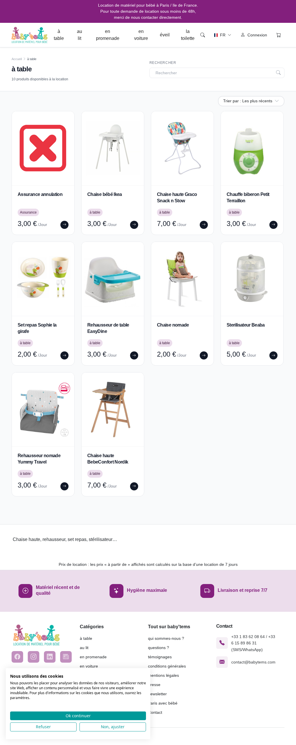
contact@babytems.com (253, 662)
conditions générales (167, 666)
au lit (79, 35)
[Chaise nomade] (182, 279)
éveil (165, 34)
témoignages (160, 657)
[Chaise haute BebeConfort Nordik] (113, 409)
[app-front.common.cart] (278, 35)
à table (59, 35)
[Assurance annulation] (43, 148)
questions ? (158, 647)
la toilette (188, 35)
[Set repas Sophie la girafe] (43, 279)
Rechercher (162, 63)
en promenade (107, 35)
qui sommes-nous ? (166, 638)
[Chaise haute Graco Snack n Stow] (182, 148)
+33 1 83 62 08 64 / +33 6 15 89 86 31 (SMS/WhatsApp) (253, 643)
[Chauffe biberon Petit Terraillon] (252, 148)
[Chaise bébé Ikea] (113, 148)
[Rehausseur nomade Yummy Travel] (43, 409)
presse (154, 684)
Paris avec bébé (162, 703)
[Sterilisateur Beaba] (252, 279)
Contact (155, 712)
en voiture (141, 35)
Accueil (17, 59)
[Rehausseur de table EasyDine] (113, 279)
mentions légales (163, 675)
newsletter (157, 694)
